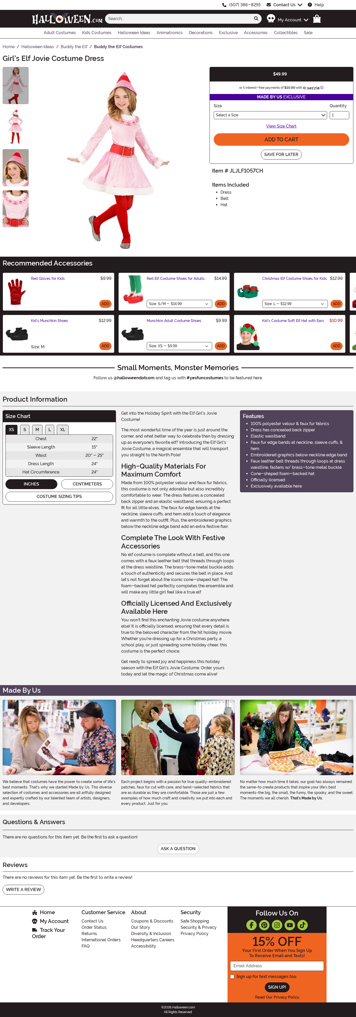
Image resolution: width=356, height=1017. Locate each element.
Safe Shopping (195, 921)
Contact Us (284, 4)
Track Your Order (48, 933)
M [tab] (37, 429)
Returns (89, 933)
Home (47, 912)
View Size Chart (281, 126)
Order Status (94, 927)
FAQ (86, 946)
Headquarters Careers (152, 939)
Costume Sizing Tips (59, 496)
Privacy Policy (194, 933)
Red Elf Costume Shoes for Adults (176, 278)
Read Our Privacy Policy (277, 997)
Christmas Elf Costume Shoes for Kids (294, 278)
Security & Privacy (199, 927)
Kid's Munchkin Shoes (49, 321)
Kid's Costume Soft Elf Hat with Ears (293, 321)
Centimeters (87, 484)
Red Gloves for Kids (48, 278)
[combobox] (178, 19)
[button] (287, 18)
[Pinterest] (264, 925)
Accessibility (143, 946)
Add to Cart (281, 139)
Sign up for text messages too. (266, 976)
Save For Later (281, 154)
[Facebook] (251, 925)
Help (319, 4)
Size (218, 105)
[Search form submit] (256, 19)
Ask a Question (178, 848)
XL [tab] (62, 429)
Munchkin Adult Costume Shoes (174, 321)
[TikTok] (302, 925)
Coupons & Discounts (152, 921)
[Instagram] (277, 925)
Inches (31, 484)
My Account (54, 921)
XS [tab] (11, 429)
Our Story (140, 927)
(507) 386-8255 (245, 4)
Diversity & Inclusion (151, 933)
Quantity (338, 105)
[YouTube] (290, 925)
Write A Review (23, 889)
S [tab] (24, 429)
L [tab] (49, 429)
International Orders (101, 939)
